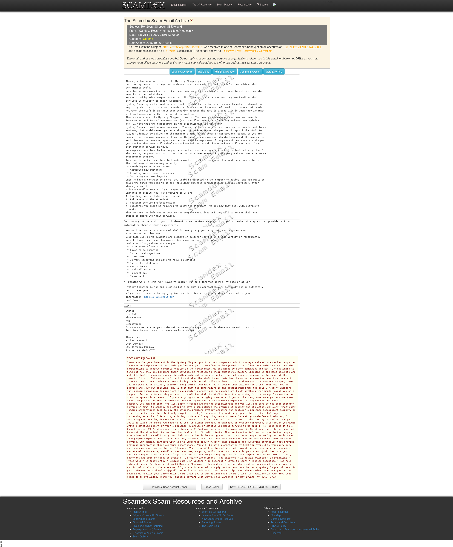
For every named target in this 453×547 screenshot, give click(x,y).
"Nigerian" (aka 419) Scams (148, 515)
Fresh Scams (212, 487)
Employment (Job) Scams (147, 529)
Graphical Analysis (182, 71)
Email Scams (178, 4)
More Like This (274, 71)
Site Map (276, 515)
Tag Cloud (203, 71)
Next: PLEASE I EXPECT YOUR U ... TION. (254, 487)
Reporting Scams (211, 522)
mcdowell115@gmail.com (159, 297)
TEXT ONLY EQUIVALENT (141, 358)
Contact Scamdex (281, 518)
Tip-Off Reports (201, 4)
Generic (148, 38)
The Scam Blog (210, 526)
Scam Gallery (140, 536)
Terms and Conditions (283, 522)
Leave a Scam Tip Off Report (218, 515)
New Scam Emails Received (217, 518)
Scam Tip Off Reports (214, 511)
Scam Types (224, 4)
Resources (244, 4)
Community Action (250, 71)
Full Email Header (225, 71)
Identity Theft (140, 511)
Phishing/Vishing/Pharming (148, 526)
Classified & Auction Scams (148, 533)
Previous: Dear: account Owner (169, 487)
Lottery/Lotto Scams (144, 518)
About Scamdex (279, 511)
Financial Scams (142, 522)
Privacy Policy (278, 526)
